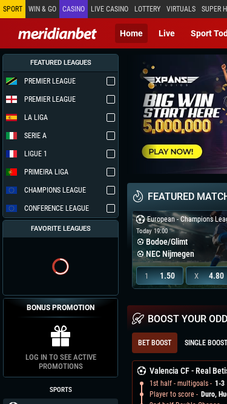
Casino (73, 9)
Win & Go (42, 9)
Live (167, 33)
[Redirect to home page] (57, 33)
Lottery (147, 9)
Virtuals (181, 9)
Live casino (109, 9)
